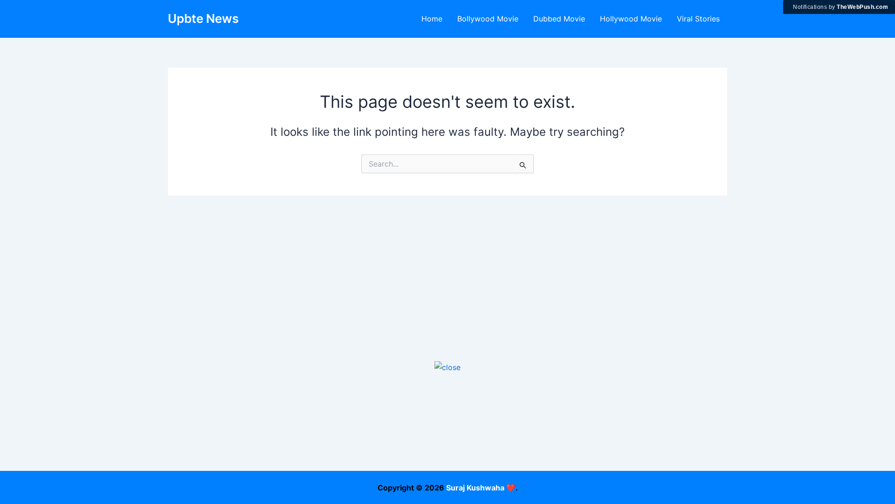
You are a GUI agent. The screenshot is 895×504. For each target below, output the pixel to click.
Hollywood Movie (631, 18)
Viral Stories (698, 18)
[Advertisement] (447, 438)
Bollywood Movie (487, 18)
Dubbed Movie (559, 18)
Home (431, 18)
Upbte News (203, 18)
